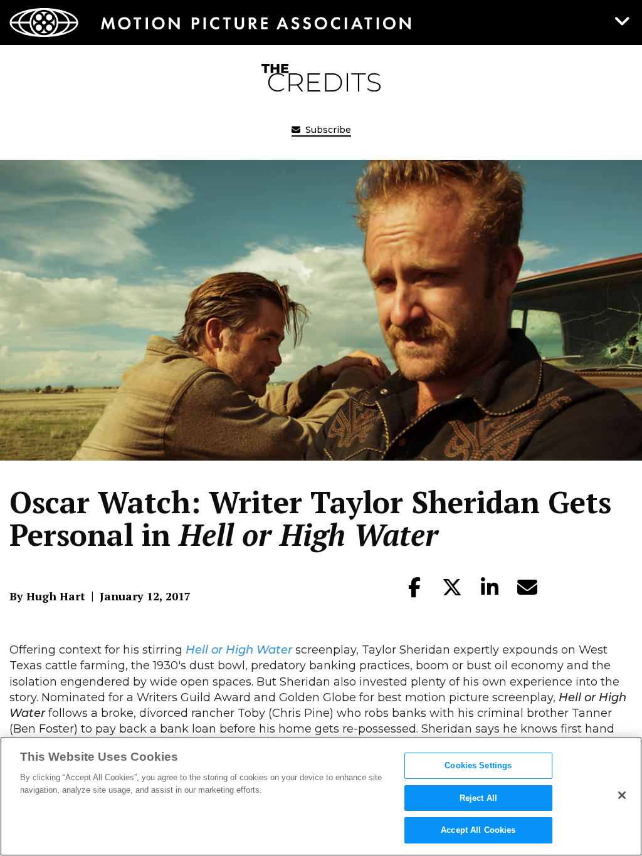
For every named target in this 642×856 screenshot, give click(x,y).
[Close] (622, 795)
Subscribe (327, 129)
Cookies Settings (478, 765)
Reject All (478, 798)
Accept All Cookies (478, 830)
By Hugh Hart (47, 595)
